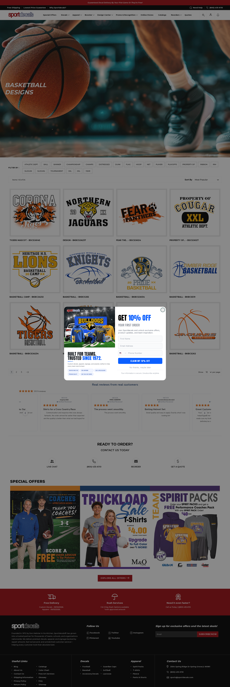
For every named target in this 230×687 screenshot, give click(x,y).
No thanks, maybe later (140, 367)
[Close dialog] (163, 310)
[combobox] (122, 353)
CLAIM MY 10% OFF (140, 360)
